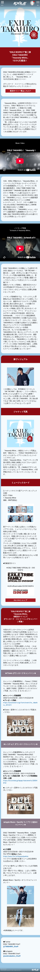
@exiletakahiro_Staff (11, 956)
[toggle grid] (2, 2)
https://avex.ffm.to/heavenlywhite (15, 856)
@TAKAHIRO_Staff (10, 947)
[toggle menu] (38, 2)
